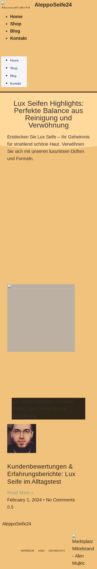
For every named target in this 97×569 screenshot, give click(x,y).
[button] (14, 45)
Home (16, 16)
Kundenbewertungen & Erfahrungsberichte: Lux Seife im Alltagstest (41, 474)
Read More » (20, 492)
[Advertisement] (48, 220)
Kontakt (18, 38)
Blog (15, 30)
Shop (15, 23)
